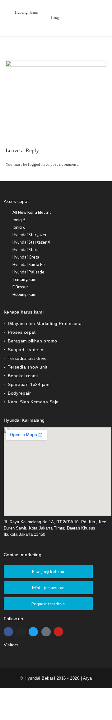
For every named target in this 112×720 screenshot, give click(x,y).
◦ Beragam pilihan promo (30, 340)
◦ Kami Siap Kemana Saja (31, 401)
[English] (88, 22)
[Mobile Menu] (96, 48)
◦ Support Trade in (23, 349)
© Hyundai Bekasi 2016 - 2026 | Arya (56, 678)
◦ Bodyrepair (17, 393)
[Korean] (100, 22)
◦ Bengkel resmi (21, 375)
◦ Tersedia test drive (25, 358)
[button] (57, 323)
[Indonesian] (94, 22)
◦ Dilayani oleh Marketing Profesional (43, 323)
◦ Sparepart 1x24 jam (26, 384)
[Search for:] (102, 48)
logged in (36, 164)
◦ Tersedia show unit (25, 367)
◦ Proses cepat (19, 332)
